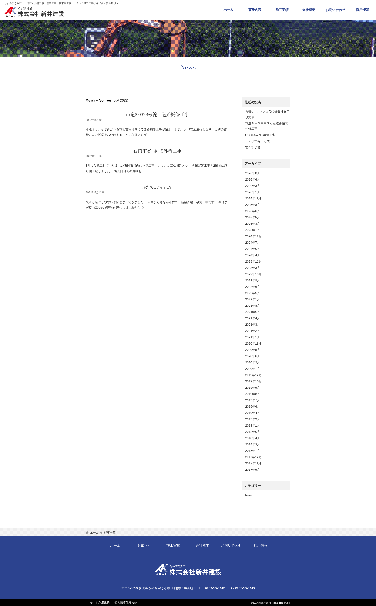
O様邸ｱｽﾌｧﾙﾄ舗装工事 (260, 135)
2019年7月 (252, 400)
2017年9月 (252, 469)
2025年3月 (252, 223)
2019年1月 (252, 425)
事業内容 (255, 10)
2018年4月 (252, 438)
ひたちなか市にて (157, 187)
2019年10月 (253, 381)
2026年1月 (252, 192)
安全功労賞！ (254, 147)
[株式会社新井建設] (34, 15)
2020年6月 (252, 356)
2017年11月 (253, 463)
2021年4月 (252, 318)
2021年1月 (252, 337)
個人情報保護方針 (125, 602)
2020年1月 (252, 368)
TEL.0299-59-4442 (212, 588)
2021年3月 (252, 324)
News (249, 495)
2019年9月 (252, 387)
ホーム (228, 10)
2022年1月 (252, 299)
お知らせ (144, 545)
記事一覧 (110, 532)
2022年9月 (252, 280)
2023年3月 (252, 268)
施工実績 (282, 10)
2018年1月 (252, 450)
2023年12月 (253, 261)
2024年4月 (252, 255)
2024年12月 (253, 236)
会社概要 (308, 10)
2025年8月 (252, 204)
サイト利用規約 (100, 602)
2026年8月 (252, 173)
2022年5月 (252, 293)
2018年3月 (252, 444)
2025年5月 (252, 217)
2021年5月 (252, 312)
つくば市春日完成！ (259, 141)
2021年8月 (252, 305)
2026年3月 (252, 185)
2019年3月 (252, 419)
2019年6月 (252, 406)
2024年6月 (252, 249)
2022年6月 (252, 286)
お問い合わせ (335, 10)
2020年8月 (252, 350)
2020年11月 (253, 343)
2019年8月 (252, 394)
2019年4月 (252, 413)
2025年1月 (252, 230)
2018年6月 (252, 432)
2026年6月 (252, 179)
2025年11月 (253, 198)
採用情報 (362, 10)
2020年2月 (252, 362)
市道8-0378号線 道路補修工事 (157, 114)
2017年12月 (253, 457)
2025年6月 (252, 211)
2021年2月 (252, 331)
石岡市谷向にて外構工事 (157, 151)
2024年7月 (252, 242)
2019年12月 (253, 375)
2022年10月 (253, 274)
